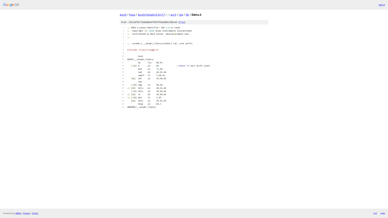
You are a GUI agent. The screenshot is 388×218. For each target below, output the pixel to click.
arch (173, 15)
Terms (35, 213)
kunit (123, 15)
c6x (181, 15)
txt (375, 213)
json (382, 213)
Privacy (26, 213)
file (181, 22)
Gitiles (18, 213)
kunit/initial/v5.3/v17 (151, 15)
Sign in (382, 4)
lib (187, 15)
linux (132, 15)
